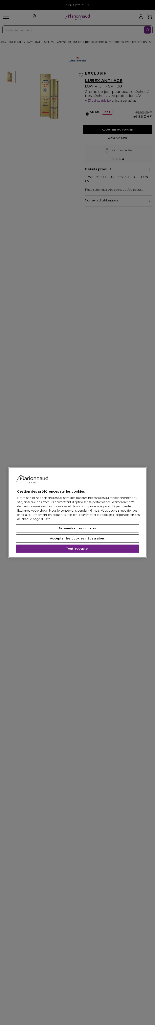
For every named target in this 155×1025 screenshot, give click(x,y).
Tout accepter (77, 548)
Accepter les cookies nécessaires (77, 538)
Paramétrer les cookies (77, 528)
